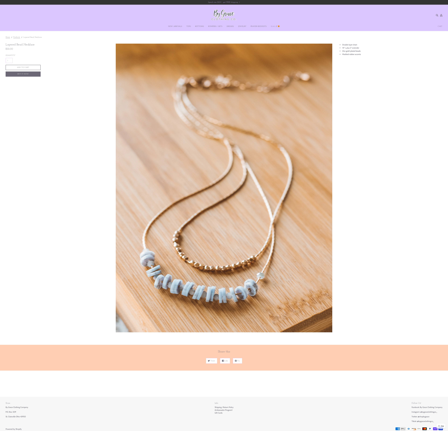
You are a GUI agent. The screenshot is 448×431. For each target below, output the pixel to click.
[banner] (224, 15)
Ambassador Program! (223, 410)
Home (8, 37)
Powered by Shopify (14, 429)
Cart (440, 26)
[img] (437, 15)
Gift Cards (218, 413)
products (16, 37)
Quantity (9, 55)
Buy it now (23, 74)
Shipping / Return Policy (224, 407)
